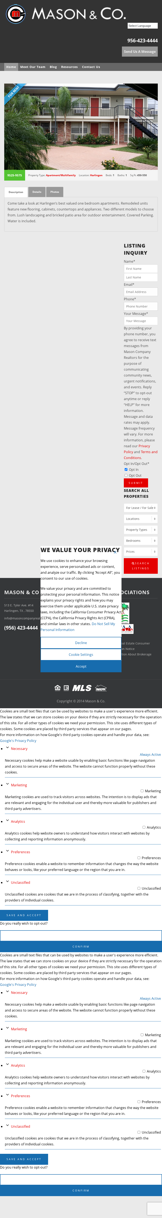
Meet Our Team (33, 67)
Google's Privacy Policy (18, 740)
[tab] (16, 192)
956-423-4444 (142, 40)
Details (36, 192)
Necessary (19, 748)
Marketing (19, 785)
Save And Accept (24, 915)
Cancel (81, 935)
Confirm (81, 946)
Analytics (18, 821)
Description (16, 192)
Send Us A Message (140, 51)
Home (11, 67)
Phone (130, 299)
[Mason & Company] (77, 15)
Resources (69, 67)
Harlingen (96, 175)
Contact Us (91, 67)
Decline (81, 642)
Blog (53, 67)
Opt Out (135, 475)
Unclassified (20, 882)
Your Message (136, 313)
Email (129, 284)
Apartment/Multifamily (61, 175)
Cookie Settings (81, 654)
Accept (81, 666)
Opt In (134, 469)
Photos (54, 192)
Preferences (20, 852)
